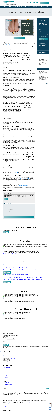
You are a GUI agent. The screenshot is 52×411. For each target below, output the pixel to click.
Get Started (6, 232)
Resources (35, 6)
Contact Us (45, 6)
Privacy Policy (43, 36)
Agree (42, 36)
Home (5, 6)
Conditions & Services (7, 367)
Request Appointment (44, 2)
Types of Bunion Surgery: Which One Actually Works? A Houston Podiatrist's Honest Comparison (43, 78)
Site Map (4, 406)
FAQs (5, 373)
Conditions (9, 6)
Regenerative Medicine (21, 6)
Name (4, 336)
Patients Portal (7, 382)
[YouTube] (7, 365)
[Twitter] (5, 365)
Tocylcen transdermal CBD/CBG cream (23, 178)
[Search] (47, 388)
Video (5, 372)
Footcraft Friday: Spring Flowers (43, 60)
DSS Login (7, 406)
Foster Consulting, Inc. (23, 403)
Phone (4, 337)
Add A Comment (19, 216)
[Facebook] (3, 365)
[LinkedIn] (6, 365)
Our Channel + (12, 253)
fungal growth (16, 172)
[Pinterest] (10, 365)
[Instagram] (9, 365)
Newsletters (6, 377)
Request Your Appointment (19, 38)
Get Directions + (16, 364)
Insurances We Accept (8, 384)
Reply (6, 199)
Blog (40, 51)
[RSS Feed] (11, 365)
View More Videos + (6, 253)
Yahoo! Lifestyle (8, 99)
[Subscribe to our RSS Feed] (43, 53)
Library (40, 68)
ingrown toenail (7, 44)
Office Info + (12, 364)
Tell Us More (5, 341)
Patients (40, 6)
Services (14, 6)
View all (46, 66)
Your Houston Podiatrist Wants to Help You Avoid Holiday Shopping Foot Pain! (43, 63)
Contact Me (43, 39)
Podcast (6, 375)
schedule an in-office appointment (23, 185)
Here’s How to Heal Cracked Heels (43, 81)
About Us (29, 6)
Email (4, 338)
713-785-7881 (34, 3)
